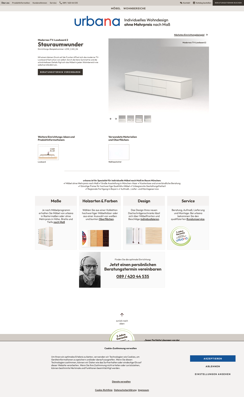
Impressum (143, 390)
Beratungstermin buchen (228, 3)
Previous (110, 118)
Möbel (116, 8)
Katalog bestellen (203, 3)
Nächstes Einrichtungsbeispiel (189, 34)
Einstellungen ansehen (213, 374)
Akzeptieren (213, 358)
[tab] (122, 118)
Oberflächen (106, 219)
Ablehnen (213, 366)
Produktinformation (21, 3)
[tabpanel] (158, 76)
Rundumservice (195, 219)
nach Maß (59, 222)
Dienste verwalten (121, 381)
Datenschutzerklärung (125, 390)
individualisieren (149, 219)
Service (53, 3)
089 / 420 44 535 (70, 3)
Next (116, 118)
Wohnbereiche (134, 8)
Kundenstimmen (40, 3)
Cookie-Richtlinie (104, 390)
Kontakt (186, 3)
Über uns (5, 3)
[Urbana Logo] (122, 3)
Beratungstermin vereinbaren (60, 72)
